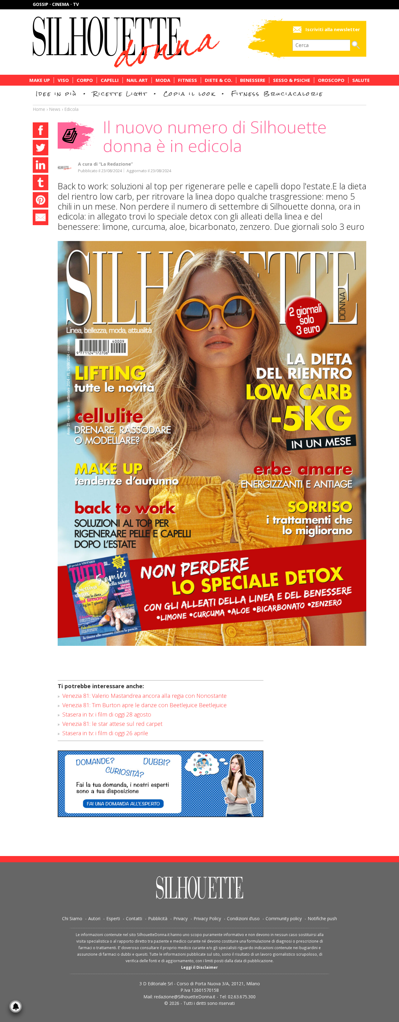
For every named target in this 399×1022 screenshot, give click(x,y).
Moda (163, 80)
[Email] (40, 218)
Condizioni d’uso (243, 918)
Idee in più (56, 93)
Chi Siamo (72, 918)
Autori (94, 918)
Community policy (284, 918)
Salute (361, 80)
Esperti (113, 918)
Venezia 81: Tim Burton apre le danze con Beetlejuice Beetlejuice (144, 705)
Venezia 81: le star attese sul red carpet (112, 723)
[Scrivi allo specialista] (160, 783)
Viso (63, 80)
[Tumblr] (40, 183)
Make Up (39, 80)
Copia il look (189, 93)
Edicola (71, 109)
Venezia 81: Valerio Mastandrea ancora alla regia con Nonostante (144, 695)
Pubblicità (157, 918)
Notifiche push (322, 918)
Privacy (180, 918)
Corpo (85, 80)
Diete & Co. (218, 80)
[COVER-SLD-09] (212, 443)
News (54, 109)
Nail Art (137, 80)
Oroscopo (331, 80)
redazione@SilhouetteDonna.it (184, 997)
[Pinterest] (40, 201)
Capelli (110, 80)
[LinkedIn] (40, 166)
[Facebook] (40, 131)
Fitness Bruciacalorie (277, 93)
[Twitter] (40, 148)
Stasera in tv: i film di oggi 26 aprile (105, 733)
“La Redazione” (116, 164)
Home (39, 109)
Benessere (252, 80)
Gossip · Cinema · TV (56, 4)
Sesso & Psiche (291, 80)
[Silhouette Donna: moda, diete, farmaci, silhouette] (153, 42)
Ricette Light (120, 93)
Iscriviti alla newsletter (332, 29)
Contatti (134, 918)
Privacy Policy (207, 918)
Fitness (187, 80)
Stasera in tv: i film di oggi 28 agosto (106, 714)
